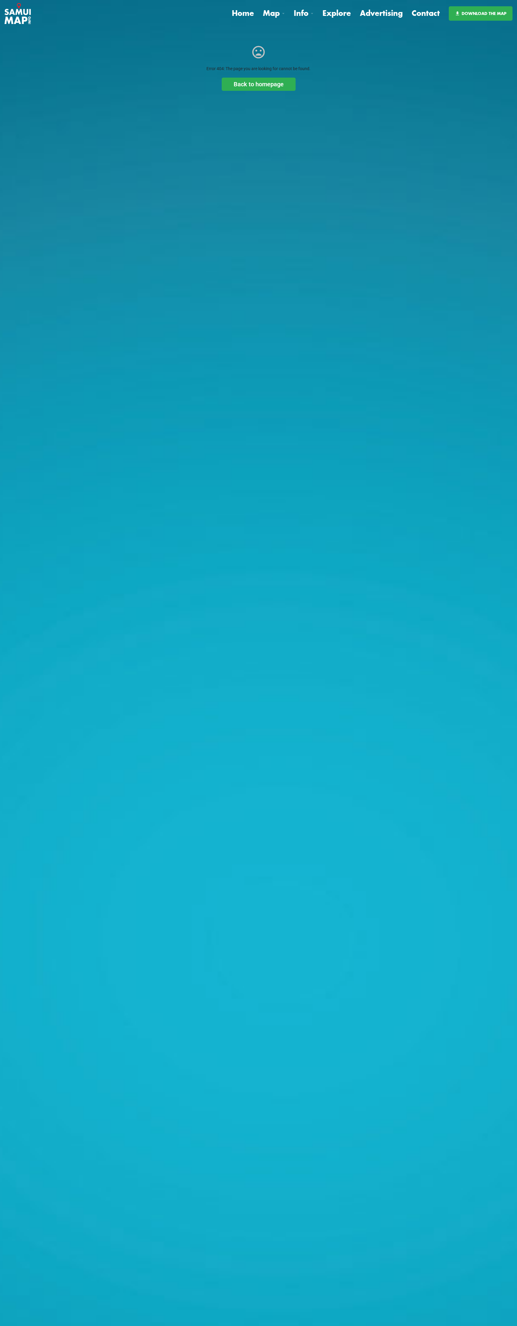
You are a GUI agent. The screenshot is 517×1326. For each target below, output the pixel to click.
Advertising (381, 13)
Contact (426, 13)
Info (301, 13)
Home (243, 13)
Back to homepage (259, 84)
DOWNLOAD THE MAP (484, 13)
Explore (337, 13)
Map (271, 13)
